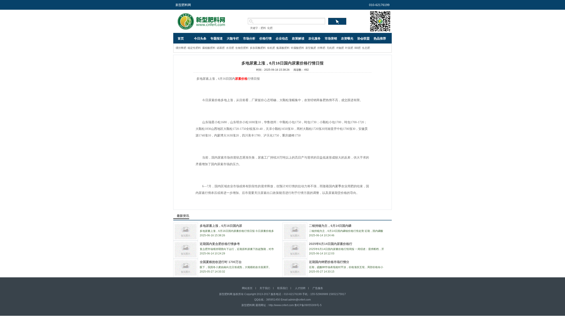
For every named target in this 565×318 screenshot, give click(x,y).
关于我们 (265, 288)
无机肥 (331, 47)
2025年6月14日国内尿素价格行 (330, 244)
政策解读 (298, 38)
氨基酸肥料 (283, 47)
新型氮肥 (310, 47)
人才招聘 (300, 288)
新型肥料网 (183, 5)
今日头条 (200, 38)
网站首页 (247, 288)
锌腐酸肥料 (297, 47)
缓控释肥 (181, 47)
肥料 (263, 28)
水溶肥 (230, 47)
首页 (181, 38)
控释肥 (321, 47)
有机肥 (271, 47)
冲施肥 (340, 47)
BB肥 (357, 47)
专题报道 (216, 38)
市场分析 (249, 38)
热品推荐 (380, 38)
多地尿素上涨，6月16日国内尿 (221, 225)
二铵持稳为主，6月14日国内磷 (330, 225)
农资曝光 (347, 38)
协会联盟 (363, 38)
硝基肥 (221, 47)
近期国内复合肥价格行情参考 (220, 244)
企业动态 (282, 38)
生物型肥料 (242, 47)
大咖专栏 (233, 38)
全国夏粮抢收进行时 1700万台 (221, 262)
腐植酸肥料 (208, 47)
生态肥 (366, 47)
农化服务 (314, 38)
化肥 (270, 28)
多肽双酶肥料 (258, 47)
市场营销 (331, 38)
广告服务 (318, 288)
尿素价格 (241, 78)
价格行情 (265, 38)
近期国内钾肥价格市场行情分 (329, 262)
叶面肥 (349, 47)
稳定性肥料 (194, 47)
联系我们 (282, 288)
